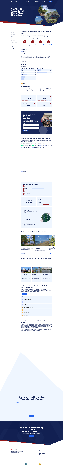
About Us (40, 450)
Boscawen (31, 402)
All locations (41, 457)
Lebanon (31, 407)
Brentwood (45, 402)
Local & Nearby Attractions (14, 42)
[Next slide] (24, 253)
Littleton (45, 407)
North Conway (31, 412)
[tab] (24, 294)
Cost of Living (13, 34)
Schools (12, 46)
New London (17, 412)
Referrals (45, 1)
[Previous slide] (22, 253)
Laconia (17, 407)
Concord (17, 405)
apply (50, 1)
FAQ (39, 449)
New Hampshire (45, 410)
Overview (12, 32)
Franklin (45, 405)
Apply (40, 454)
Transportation (13, 40)
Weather (12, 36)
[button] (28, 1)
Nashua (31, 410)
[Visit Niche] (27, 49)
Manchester (17, 410)
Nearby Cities (13, 44)
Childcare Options (13, 48)
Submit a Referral (42, 453)
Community (12, 38)
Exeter (31, 405)
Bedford (17, 402)
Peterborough (45, 412)
